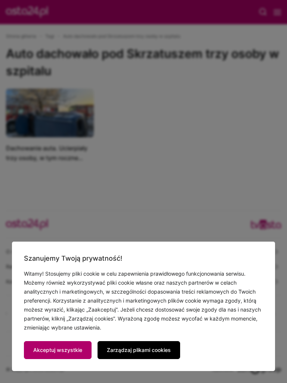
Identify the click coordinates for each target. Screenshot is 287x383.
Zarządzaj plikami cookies (139, 350)
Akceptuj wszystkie (57, 350)
